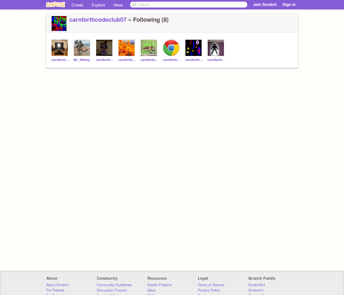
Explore (98, 5)
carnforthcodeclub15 (150, 59)
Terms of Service (211, 284)
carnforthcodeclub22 (60, 59)
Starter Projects (159, 284)
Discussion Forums (112, 290)
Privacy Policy (209, 290)
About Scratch (57, 284)
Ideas (118, 5)
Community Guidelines (114, 284)
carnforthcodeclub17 (194, 59)
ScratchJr (255, 290)
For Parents (55, 290)
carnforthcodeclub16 (127, 59)
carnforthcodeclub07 (98, 19)
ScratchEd (256, 284)
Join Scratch (265, 4)
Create (77, 5)
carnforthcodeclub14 (105, 59)
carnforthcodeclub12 (216, 59)
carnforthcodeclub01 (172, 59)
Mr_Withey (82, 59)
